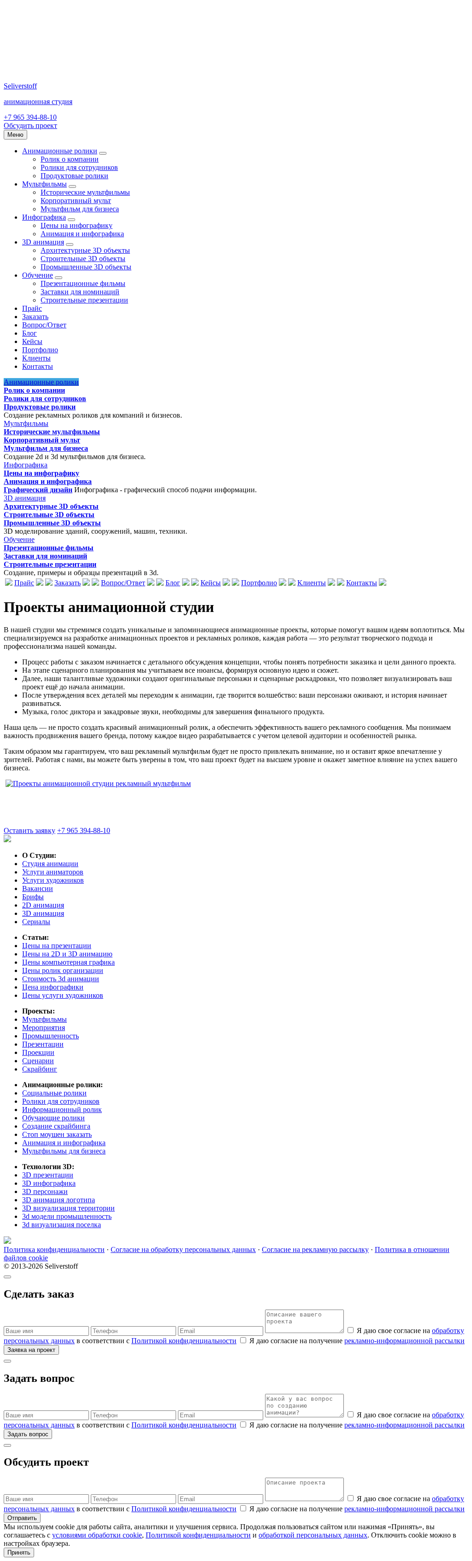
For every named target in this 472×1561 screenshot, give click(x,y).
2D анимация (43, 905)
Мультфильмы (44, 184)
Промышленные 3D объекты (86, 267)
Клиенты (36, 358)
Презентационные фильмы (83, 283)
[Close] (7, 1277)
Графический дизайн (38, 490)
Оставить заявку (29, 830)
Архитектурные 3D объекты (85, 250)
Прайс (32, 308)
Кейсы (32, 341)
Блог (29, 333)
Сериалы (36, 922)
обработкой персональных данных (313, 1535)
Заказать (35, 316)
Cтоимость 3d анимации (60, 979)
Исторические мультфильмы (85, 192)
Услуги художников (53, 880)
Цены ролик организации (62, 970)
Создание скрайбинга (56, 1126)
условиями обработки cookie (97, 1535)
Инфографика (44, 217)
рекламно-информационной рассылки (404, 1341)
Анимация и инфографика (82, 234)
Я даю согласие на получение (356, 1341)
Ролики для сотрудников (79, 167)
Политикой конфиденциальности (183, 1341)
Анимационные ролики (59, 151)
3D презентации (47, 1175)
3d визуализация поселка (61, 1225)
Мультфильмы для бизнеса (64, 1151)
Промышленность (50, 1036)
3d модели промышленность (67, 1216)
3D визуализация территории (68, 1208)
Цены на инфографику (76, 225)
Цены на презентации (56, 945)
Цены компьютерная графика (68, 962)
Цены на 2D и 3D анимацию (67, 954)
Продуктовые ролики (74, 176)
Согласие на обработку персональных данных (183, 1249)
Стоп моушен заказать (57, 1134)
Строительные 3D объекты (83, 258)
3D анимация (43, 242)
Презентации (43, 1044)
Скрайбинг (39, 1069)
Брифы (33, 897)
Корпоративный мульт (76, 200)
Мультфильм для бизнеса (80, 209)
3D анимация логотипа (58, 1200)
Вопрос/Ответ (44, 325)
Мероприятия (43, 1027)
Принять (18, 1552)
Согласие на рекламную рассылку (315, 1249)
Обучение (37, 275)
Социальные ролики (54, 1093)
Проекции (38, 1052)
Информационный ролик (62, 1109)
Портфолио (40, 350)
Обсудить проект (30, 125)
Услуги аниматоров (52, 872)
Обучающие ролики (53, 1118)
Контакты (37, 366)
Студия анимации (50, 864)
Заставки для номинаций (80, 292)
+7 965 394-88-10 (30, 117)
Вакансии (37, 888)
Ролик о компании (70, 159)
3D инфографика (49, 1183)
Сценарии (38, 1061)
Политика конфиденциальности (54, 1249)
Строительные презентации (84, 300)
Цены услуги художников (62, 995)
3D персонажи (45, 1191)
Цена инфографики (52, 987)
